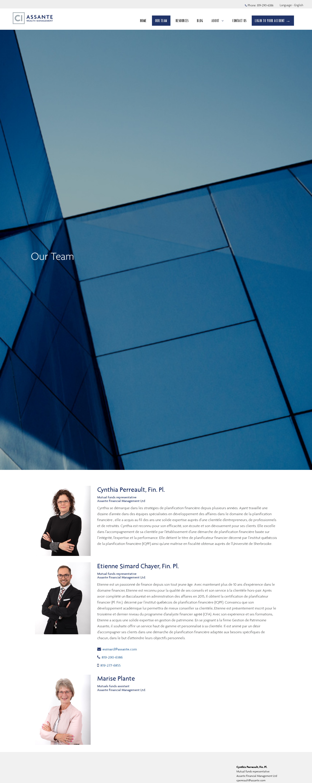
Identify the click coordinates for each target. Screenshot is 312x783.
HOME (143, 20)
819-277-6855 (110, 665)
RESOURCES (182, 20)
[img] (156, 235)
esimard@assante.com (119, 649)
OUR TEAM (161, 20)
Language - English (291, 5)
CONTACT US (239, 20)
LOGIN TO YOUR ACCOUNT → (273, 20)
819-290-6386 (265, 5)
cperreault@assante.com (251, 780)
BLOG (200, 20)
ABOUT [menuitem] (215, 20)
